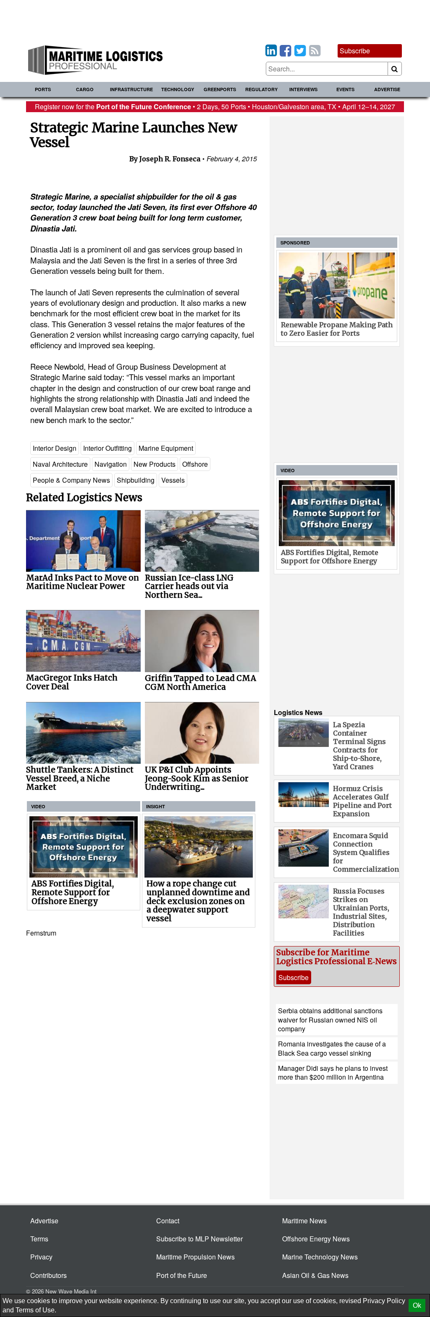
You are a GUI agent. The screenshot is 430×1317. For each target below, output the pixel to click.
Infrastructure (131, 89)
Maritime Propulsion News (195, 1257)
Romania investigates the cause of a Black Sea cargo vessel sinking (332, 1048)
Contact (167, 1220)
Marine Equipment (166, 448)
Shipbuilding (136, 480)
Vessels (173, 480)
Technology (177, 89)
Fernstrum (41, 933)
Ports (43, 89)
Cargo (85, 89)
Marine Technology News (320, 1257)
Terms (39, 1238)
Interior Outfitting (107, 448)
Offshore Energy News (316, 1238)
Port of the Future (181, 1275)
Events (345, 89)
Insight (155, 806)
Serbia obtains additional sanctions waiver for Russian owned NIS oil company (330, 1019)
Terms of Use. (36, 1310)
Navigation (110, 464)
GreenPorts (220, 89)
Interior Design (54, 448)
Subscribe (355, 50)
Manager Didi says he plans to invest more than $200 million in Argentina (333, 1072)
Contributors (48, 1275)
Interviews (303, 89)
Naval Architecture (60, 464)
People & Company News (71, 480)
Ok (417, 1305)
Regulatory (261, 89)
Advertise (387, 89)
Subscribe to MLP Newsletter (199, 1238)
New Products (155, 464)
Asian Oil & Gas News (315, 1275)
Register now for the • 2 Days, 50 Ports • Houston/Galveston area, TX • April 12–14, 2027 (215, 106)
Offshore (195, 464)
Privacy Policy (384, 1300)
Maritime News (304, 1220)
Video (38, 806)
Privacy (41, 1257)
